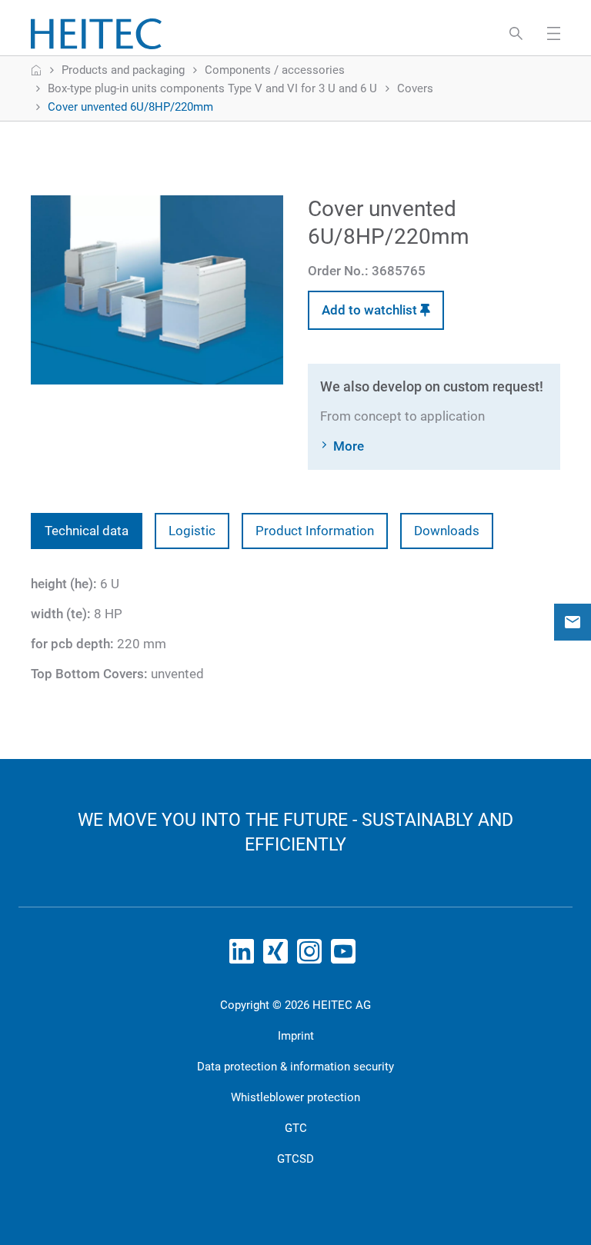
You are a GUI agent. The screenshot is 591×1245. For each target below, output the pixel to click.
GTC (296, 1128)
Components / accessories (275, 70)
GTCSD (295, 1159)
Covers (415, 88)
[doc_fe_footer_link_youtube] (346, 956)
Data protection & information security (295, 1067)
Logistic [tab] (192, 530)
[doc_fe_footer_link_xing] (278, 956)
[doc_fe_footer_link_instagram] (312, 956)
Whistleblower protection (295, 1097)
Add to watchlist (371, 310)
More (348, 446)
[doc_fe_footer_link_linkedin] (244, 956)
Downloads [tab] (446, 530)
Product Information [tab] (314, 530)
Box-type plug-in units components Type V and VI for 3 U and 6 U (212, 88)
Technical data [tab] (87, 530)
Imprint (296, 1036)
